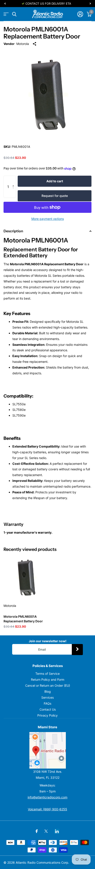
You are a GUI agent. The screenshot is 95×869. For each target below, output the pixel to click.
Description (13, 231)
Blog (47, 691)
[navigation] (5, 3)
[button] (14, 180)
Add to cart (54, 181)
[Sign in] (80, 14)
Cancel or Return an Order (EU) (47, 685)
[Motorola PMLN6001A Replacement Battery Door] (26, 577)
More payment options (47, 219)
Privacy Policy (47, 715)
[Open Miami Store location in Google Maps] (47, 750)
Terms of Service (47, 673)
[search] (14, 14)
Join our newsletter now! (47, 641)
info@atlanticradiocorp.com (47, 797)
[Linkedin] (56, 831)
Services (47, 697)
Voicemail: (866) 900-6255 (47, 809)
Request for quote (55, 196)
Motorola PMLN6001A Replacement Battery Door (23, 619)
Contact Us (48, 709)
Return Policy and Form (47, 679)
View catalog (6, 14)
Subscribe (77, 649)
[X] (46, 831)
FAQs (47, 703)
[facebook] (37, 831)
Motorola (22, 44)
